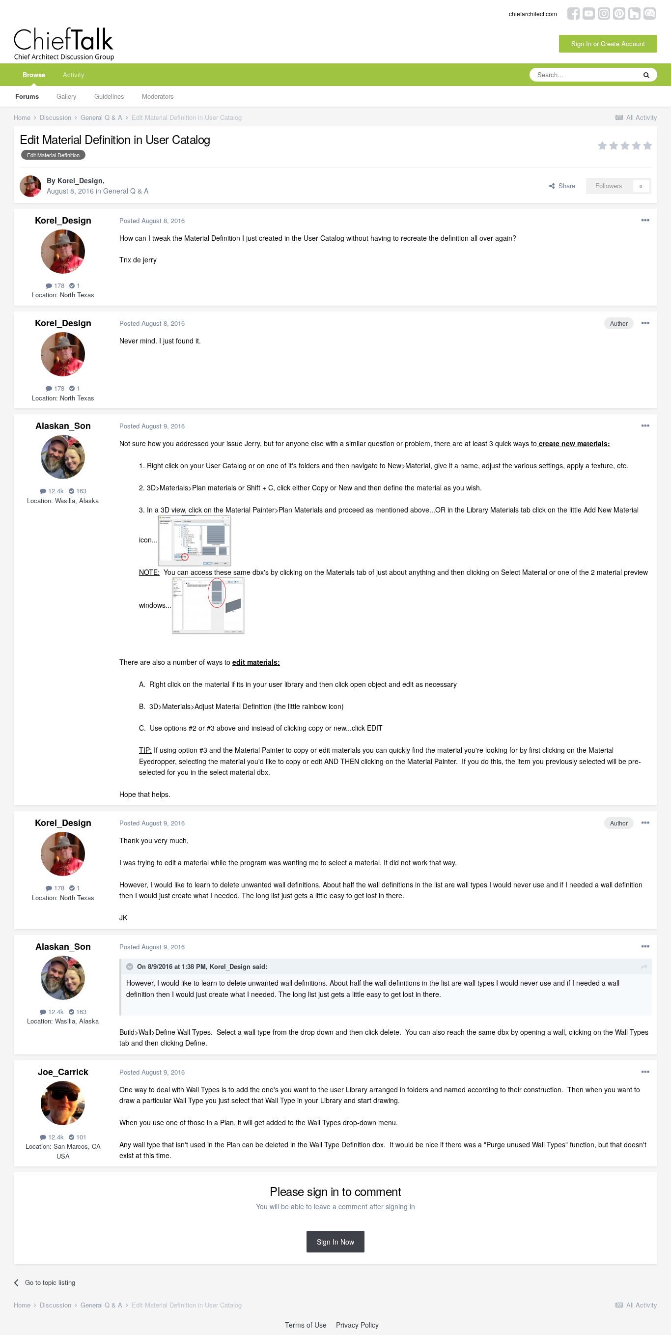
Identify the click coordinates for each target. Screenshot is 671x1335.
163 (80, 490)
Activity (73, 74)
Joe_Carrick (63, 1071)
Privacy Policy (357, 1325)
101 (80, 1136)
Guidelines (109, 96)
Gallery (66, 96)
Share (565, 185)
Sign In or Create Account (608, 43)
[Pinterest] (619, 12)
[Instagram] (604, 12)
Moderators (158, 96)
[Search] (646, 75)
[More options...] (645, 221)
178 (58, 285)
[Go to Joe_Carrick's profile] (63, 1103)
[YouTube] (589, 12)
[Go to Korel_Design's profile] (30, 186)
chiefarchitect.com (533, 13)
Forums (27, 96)
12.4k (55, 490)
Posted (152, 220)
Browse (34, 74)
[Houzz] (634, 12)
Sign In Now (335, 1242)
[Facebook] (573, 12)
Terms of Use (306, 1325)
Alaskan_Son (63, 425)
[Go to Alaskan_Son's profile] (63, 457)
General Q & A (125, 191)
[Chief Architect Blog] (649, 12)
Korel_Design (80, 180)
